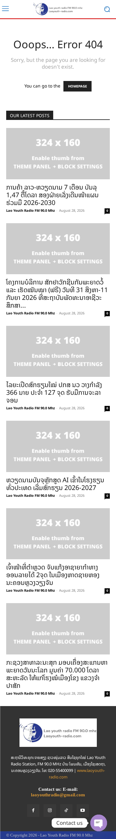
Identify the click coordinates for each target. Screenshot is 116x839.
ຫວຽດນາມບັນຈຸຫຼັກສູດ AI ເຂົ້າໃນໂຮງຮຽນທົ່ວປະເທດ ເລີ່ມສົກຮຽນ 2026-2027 (55, 484)
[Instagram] (50, 810)
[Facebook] (33, 810)
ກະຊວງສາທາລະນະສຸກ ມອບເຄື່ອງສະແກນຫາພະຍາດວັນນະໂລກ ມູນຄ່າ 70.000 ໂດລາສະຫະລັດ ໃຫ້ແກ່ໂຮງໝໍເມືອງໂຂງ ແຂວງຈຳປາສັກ (57, 674)
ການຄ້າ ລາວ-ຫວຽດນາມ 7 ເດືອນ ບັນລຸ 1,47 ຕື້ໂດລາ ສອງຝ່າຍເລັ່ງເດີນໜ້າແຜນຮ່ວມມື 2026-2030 (52, 195)
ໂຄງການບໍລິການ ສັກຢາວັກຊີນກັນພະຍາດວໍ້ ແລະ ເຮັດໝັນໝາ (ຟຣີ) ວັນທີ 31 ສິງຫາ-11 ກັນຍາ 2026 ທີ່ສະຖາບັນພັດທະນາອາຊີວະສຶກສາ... (57, 294)
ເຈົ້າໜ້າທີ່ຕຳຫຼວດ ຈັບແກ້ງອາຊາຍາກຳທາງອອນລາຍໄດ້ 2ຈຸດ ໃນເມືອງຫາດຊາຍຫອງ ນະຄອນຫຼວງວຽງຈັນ (53, 575)
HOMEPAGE (77, 86)
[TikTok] (66, 810)
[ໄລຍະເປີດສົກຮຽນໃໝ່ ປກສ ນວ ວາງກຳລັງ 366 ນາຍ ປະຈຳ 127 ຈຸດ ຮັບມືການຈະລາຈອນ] (58, 351)
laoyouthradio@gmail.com (58, 794)
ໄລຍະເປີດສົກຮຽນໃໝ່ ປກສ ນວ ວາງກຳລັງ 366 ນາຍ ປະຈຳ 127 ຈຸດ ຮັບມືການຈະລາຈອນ (54, 392)
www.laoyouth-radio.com (77, 773)
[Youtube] (83, 810)
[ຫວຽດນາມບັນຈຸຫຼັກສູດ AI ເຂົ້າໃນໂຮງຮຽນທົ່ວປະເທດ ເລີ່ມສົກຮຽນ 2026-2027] (58, 446)
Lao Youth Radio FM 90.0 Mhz (30, 210)
